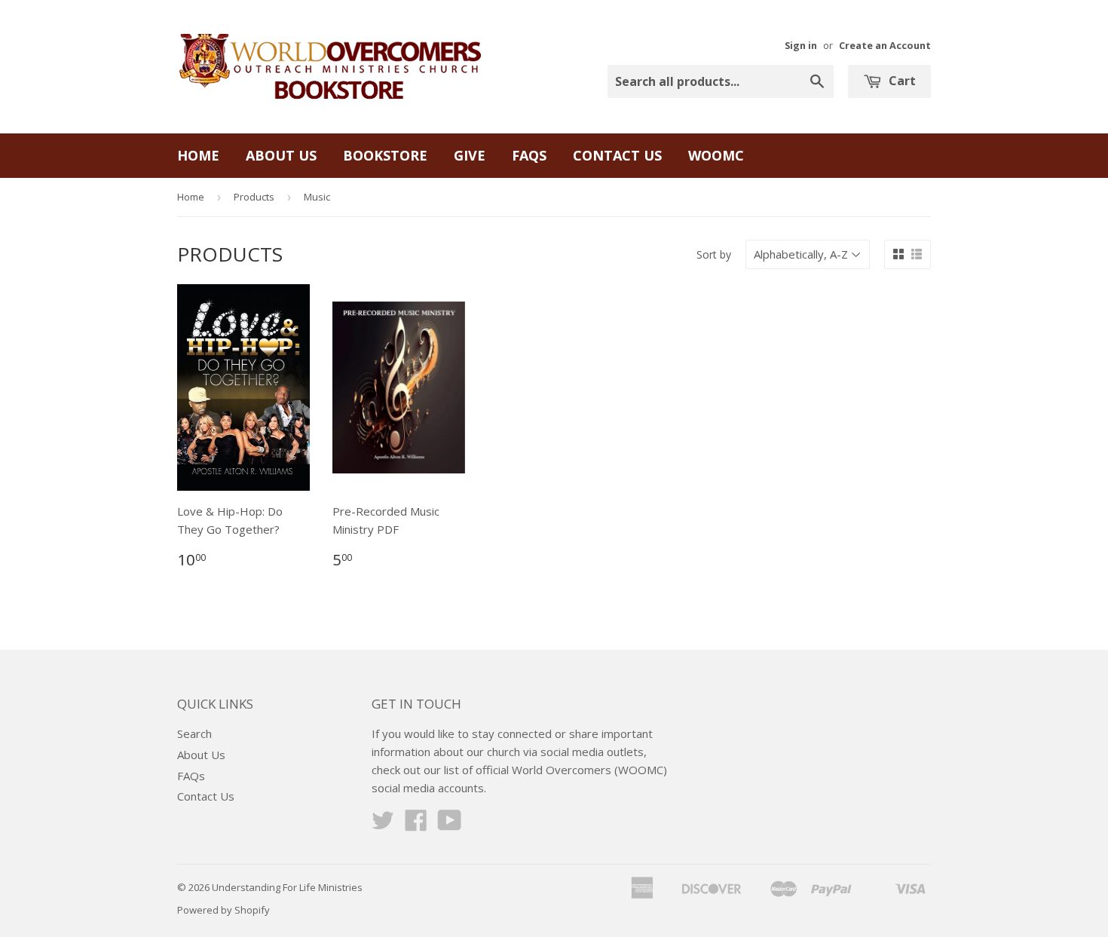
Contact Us (617, 155)
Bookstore (385, 155)
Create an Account (885, 45)
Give (469, 155)
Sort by (713, 254)
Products (254, 197)
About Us (281, 155)
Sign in (801, 45)
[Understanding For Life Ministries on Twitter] (383, 824)
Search (194, 733)
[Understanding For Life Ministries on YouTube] (449, 824)
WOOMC (716, 155)
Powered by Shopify (223, 910)
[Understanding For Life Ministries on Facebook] (416, 824)
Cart (901, 80)
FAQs (529, 155)
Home (198, 155)
